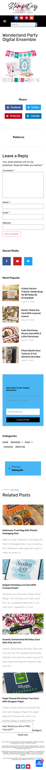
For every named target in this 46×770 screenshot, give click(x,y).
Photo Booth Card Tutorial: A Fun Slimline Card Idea (30, 353)
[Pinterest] (26, 18)
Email (6, 213)
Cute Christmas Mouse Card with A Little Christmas (31, 333)
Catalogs (8, 447)
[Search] (36, 24)
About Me (20, 447)
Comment (8, 170)
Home (5, 442)
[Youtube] (21, 18)
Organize (15, 442)
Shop (27, 442)
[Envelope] (31, 18)
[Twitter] (23, 766)
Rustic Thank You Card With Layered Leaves (31, 313)
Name (6, 202)
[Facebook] (16, 18)
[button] (4, 21)
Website (6, 223)
